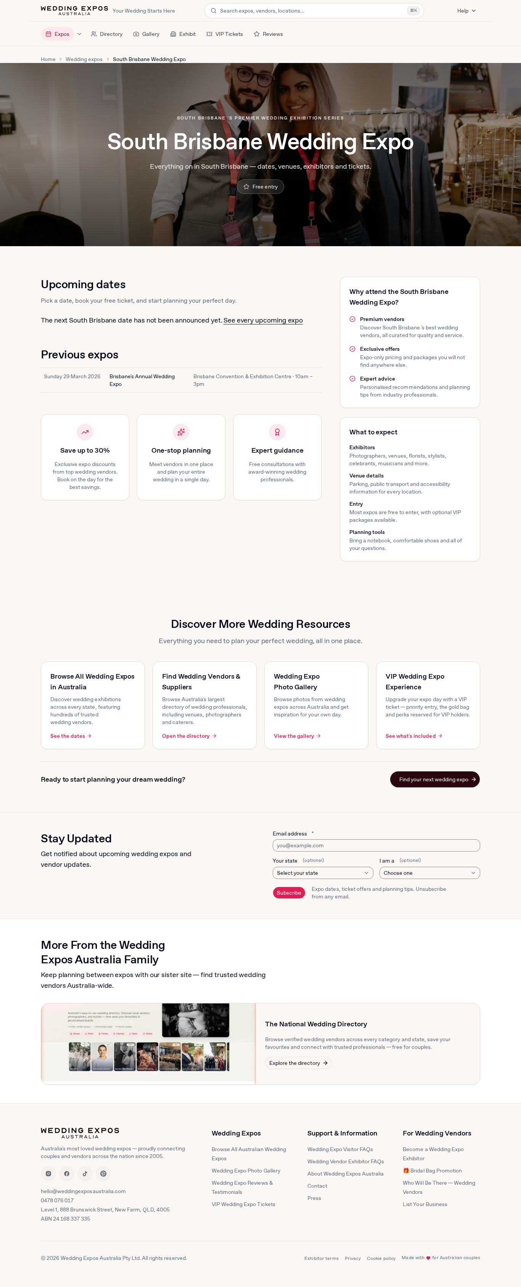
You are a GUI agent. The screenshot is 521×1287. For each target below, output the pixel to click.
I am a (400, 861)
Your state (298, 861)
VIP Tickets (229, 34)
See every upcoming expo (263, 320)
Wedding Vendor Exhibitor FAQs (345, 1161)
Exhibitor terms (321, 1258)
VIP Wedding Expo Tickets (243, 1204)
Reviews (273, 34)
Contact (317, 1186)
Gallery (150, 34)
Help (462, 11)
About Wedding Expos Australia (345, 1174)
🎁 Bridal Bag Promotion (432, 1171)
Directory (111, 34)
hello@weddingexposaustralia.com (83, 1191)
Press (314, 1198)
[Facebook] (66, 1173)
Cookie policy (381, 1258)
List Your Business (425, 1204)
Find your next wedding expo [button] (433, 779)
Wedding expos (84, 59)
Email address (293, 833)
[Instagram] (48, 1173)
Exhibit (187, 34)
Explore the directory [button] (294, 1063)
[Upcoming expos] (79, 34)
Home (48, 59)
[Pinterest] (103, 1173)
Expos (62, 34)
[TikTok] (85, 1173)
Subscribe (289, 893)
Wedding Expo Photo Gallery (246, 1171)
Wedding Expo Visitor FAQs (340, 1149)
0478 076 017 (57, 1200)
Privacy (353, 1258)
